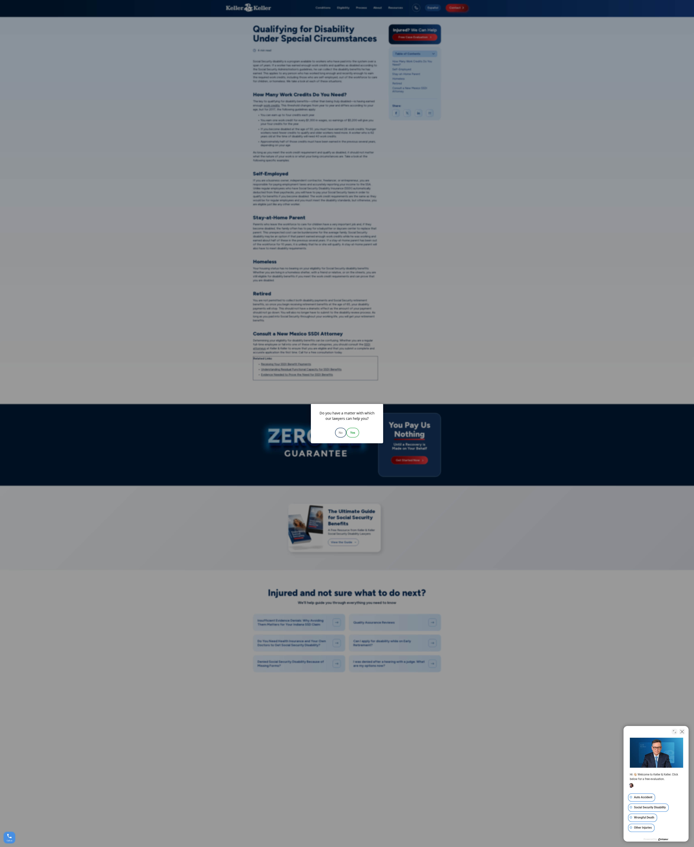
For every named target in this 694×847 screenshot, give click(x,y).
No (341, 433)
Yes (352, 433)
